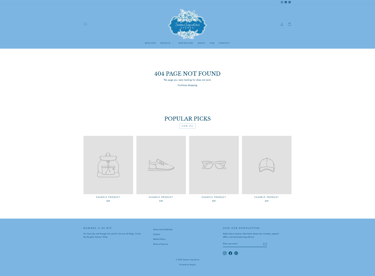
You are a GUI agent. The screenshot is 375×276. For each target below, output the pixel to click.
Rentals (166, 43)
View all (188, 126)
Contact (224, 43)
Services (150, 43)
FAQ (212, 43)
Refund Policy (159, 239)
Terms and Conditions (163, 229)
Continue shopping (187, 85)
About (201, 43)
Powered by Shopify (187, 264)
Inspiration (185, 43)
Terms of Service (160, 244)
